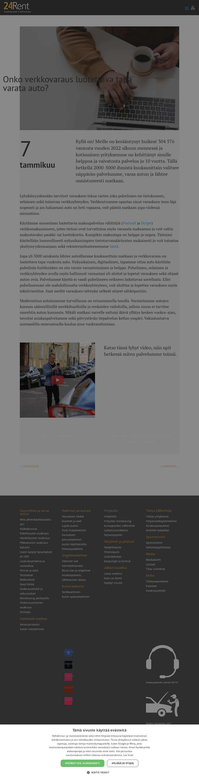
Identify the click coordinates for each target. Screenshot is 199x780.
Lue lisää (128, 755)
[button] (99, 772)
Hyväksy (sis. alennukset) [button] (82, 763)
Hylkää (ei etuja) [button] (123, 763)
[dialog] (99, 752)
